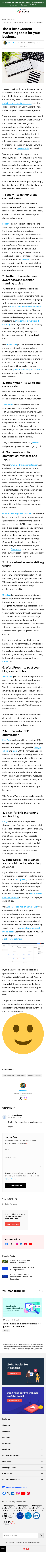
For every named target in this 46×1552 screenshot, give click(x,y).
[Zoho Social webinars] (23, 1400)
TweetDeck (11, 344)
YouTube (30, 1244)
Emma (5, 661)
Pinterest (25, 1244)
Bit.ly (4, 821)
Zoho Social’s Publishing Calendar (22, 907)
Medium (26, 259)
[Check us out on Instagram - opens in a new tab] (18, 1493)
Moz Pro (6, 740)
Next (42, 1291)
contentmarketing (9, 1075)
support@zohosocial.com (16, 1487)
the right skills (23, 148)
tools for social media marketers (16, 103)
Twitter (11, 1244)
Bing (15, 751)
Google (37, 747)
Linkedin (20, 1244)
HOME (4, 20)
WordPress (7, 676)
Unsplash (6, 595)
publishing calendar (13, 939)
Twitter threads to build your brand (25, 306)
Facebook (6, 1244)
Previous (39, 1291)
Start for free (13, 1224)
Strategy (11, 20)
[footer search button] (41, 1535)
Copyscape (16, 549)
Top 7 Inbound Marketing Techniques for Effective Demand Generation (23, 1276)
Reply (10, 1126)
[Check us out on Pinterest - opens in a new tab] (28, 1493)
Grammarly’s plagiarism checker (17, 513)
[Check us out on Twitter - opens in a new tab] (8, 1493)
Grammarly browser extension (24, 465)
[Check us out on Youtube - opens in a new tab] (23, 1493)
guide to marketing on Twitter (26, 369)
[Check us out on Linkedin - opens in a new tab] (13, 1493)
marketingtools (21, 1075)
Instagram (16, 1244)
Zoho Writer (7, 405)
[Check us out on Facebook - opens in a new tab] (4, 1493)
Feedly (5, 224)
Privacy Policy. (10, 1179)
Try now (32, 5)
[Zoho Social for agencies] (23, 1371)
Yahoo (5, 751)
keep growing (21, 879)
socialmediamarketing (34, 1075)
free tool (36, 443)
